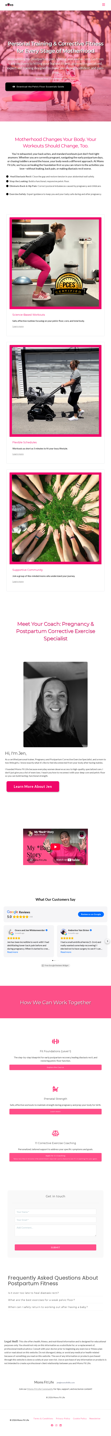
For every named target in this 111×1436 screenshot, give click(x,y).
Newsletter (95, 1418)
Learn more (18, 326)
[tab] (55, 1293)
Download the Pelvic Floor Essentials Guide (40, 86)
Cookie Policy (80, 1418)
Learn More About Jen (33, 786)
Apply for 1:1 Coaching (56, 1157)
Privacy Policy (63, 1418)
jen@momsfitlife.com (66, 1382)
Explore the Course (55, 1067)
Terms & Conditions (43, 1418)
